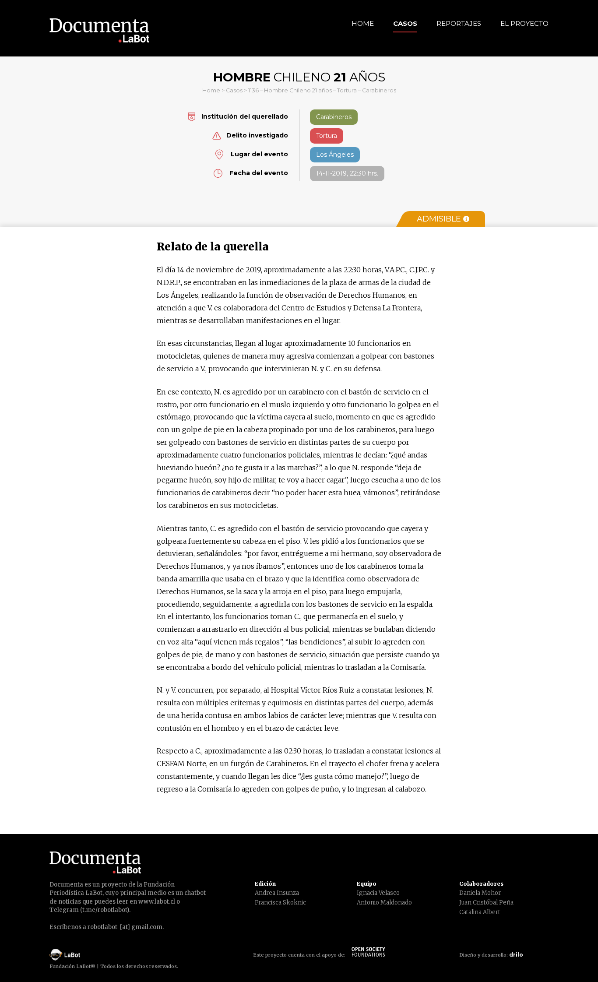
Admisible (439, 219)
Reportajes (458, 23)
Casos (405, 23)
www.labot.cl (156, 901)
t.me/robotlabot (104, 910)
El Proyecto (524, 23)
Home (363, 23)
